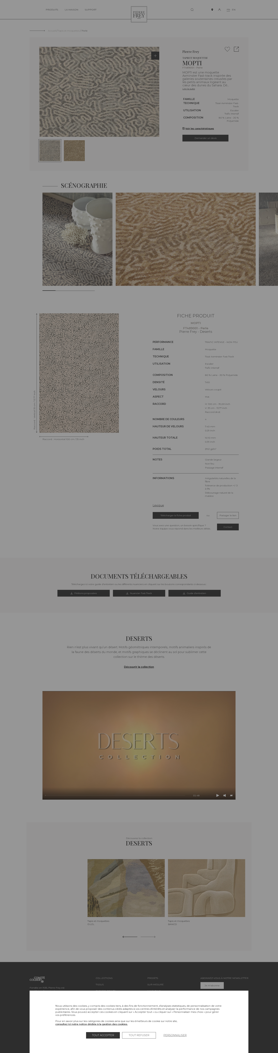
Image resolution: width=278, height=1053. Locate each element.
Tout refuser (139, 1035)
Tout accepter (103, 1035)
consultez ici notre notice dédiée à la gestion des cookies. (91, 1024)
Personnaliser (175, 1035)
